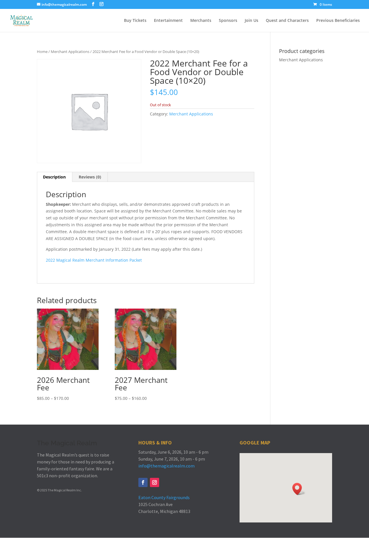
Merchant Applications (70, 51)
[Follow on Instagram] (154, 482)
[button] (299, 489)
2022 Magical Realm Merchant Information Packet (94, 260)
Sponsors (228, 20)
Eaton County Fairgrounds (164, 497)
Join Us (251, 20)
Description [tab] (54, 177)
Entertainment (168, 20)
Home (42, 51)
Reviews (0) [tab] (90, 177)
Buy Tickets (135, 20)
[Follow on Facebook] (143, 482)
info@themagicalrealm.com (166, 466)
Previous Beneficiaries (338, 20)
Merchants (200, 20)
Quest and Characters (287, 20)
